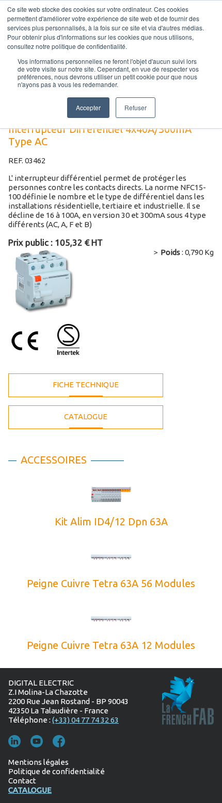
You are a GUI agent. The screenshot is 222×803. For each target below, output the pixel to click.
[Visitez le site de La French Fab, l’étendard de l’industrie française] (188, 705)
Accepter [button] (88, 107)
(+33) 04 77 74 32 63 (85, 719)
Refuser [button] (135, 107)
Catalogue (85, 416)
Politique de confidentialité (56, 771)
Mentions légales (38, 762)
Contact (22, 780)
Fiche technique (86, 384)
